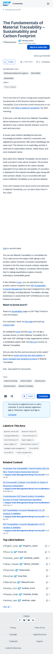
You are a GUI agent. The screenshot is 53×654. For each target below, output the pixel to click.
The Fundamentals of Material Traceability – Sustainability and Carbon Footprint (24, 29)
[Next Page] (28, 456)
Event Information (29, 436)
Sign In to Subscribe (38, 47)
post (20, 282)
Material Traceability (26, 386)
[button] (5, 62)
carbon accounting (10, 381)
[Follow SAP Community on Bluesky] (24, 620)
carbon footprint (25, 381)
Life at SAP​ (7, 452)
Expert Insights (27, 440)
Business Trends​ (27, 431)
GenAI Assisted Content (28, 444)
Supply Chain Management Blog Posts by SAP (25, 475)
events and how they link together (28, 355)
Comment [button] (43, 396)
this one (33, 342)
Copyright (13, 634)
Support (39, 641)
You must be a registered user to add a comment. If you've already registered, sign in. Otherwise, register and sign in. (24, 407)
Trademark (13, 641)
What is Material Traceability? (27, 108)
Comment (12, 415)
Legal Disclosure (39, 634)
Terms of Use (40, 628)
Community (18, 4)
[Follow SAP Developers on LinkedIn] (33, 620)
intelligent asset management (14, 448)
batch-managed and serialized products (20, 359)
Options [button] (28, 51)
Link (4, 248)
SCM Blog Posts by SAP (13, 10)
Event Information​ (10, 440)
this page (29, 322)
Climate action (40, 381)
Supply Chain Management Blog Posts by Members (27, 489)
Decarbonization (9, 386)
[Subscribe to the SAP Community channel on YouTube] (29, 620)
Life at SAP (32, 448)
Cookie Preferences (13, 648)
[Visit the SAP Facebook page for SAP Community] (20, 620)
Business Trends (9, 431)
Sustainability (8, 78)
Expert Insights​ (9, 444)
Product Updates (10, 87)
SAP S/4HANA (35, 73)
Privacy (13, 628)
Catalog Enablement (11, 436)
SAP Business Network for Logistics (16, 73)
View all (6, 607)
